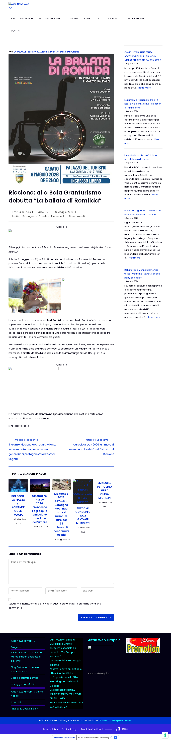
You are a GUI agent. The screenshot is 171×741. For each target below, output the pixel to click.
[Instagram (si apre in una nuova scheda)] (155, 6)
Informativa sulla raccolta (64, 738)
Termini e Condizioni (92, 729)
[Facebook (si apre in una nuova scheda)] (150, 6)
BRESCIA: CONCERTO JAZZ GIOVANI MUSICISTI (83, 515)
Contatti (16, 702)
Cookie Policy (69, 729)
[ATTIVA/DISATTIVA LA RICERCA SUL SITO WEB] (28, 31)
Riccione (56, 216)
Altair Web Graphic (104, 640)
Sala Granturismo (69, 51)
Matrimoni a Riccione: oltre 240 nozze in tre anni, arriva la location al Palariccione (142, 103)
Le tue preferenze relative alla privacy (93, 738)
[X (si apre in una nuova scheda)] (144, 6)
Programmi (17, 647)
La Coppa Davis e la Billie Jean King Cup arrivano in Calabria (64, 681)
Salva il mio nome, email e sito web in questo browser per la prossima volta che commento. (55, 606)
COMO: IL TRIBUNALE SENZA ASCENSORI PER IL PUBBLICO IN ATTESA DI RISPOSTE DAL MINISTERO (142, 56)
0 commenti (77, 216)
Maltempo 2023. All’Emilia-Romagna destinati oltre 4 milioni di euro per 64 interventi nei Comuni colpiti (61, 514)
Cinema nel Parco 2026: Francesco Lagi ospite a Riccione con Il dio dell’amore (39, 509)
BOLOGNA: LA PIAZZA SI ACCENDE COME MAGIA (18, 505)
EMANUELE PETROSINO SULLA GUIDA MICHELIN (104, 490)
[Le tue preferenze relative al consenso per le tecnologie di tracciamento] (165, 735)
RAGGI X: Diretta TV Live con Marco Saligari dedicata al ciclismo (27, 656)
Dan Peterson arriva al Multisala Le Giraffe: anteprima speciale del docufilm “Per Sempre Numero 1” (63, 648)
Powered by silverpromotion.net (116, 720)
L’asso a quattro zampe (24, 678)
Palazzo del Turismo (48, 51)
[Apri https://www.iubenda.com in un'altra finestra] (123, 729)
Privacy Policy (50, 729)
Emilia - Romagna (23, 216)
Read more (144, 87)
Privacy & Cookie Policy (24, 708)
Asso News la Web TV (23, 640)
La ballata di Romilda (25, 51)
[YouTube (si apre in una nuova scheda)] (161, 6)
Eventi (43, 216)
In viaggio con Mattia (23, 684)
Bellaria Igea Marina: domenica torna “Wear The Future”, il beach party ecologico (142, 273)
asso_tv (43, 212)
